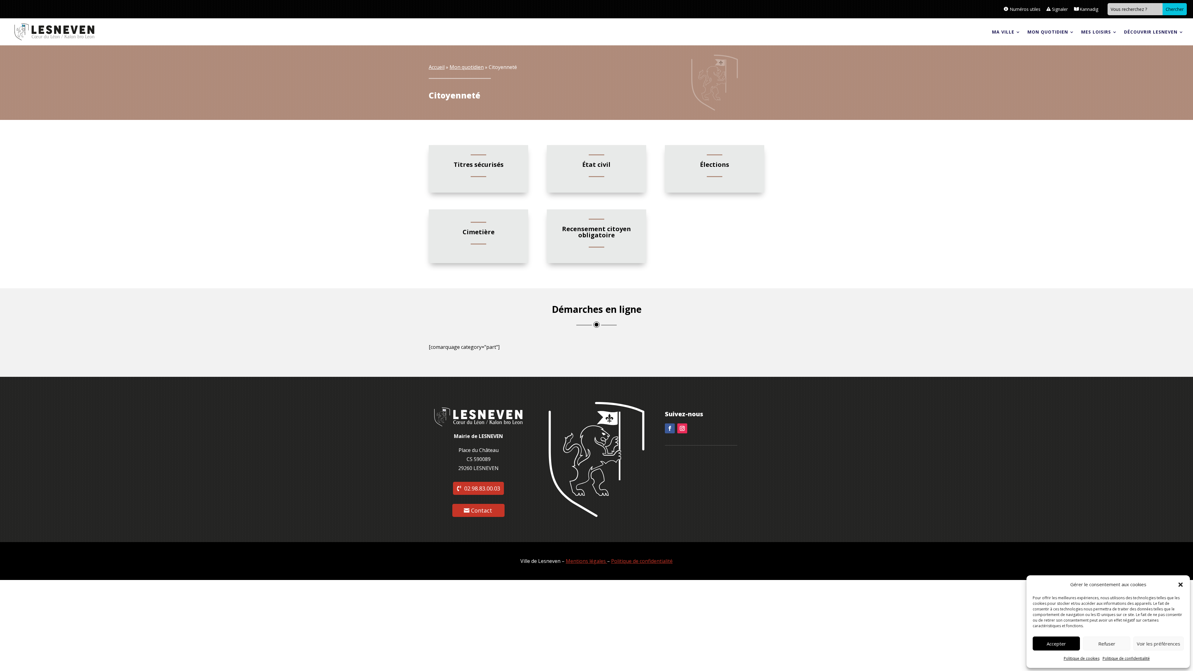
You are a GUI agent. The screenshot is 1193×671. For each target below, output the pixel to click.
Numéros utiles (1025, 9)
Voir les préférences (1158, 644)
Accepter (1056, 644)
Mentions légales (586, 561)
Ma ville (1003, 32)
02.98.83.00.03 (482, 488)
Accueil (437, 67)
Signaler (1060, 9)
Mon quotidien (1047, 32)
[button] (1180, 585)
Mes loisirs (1096, 32)
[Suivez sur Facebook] (670, 428)
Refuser (1106, 644)
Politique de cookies (1081, 658)
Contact (481, 510)
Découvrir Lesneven (1150, 32)
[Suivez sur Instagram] (682, 428)
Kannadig (1089, 9)
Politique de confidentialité (1126, 658)
